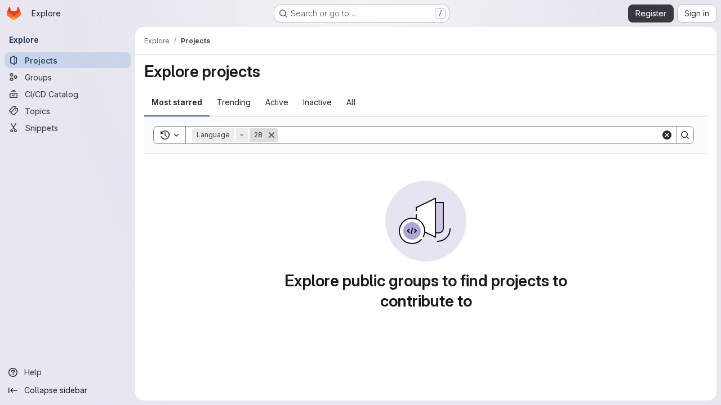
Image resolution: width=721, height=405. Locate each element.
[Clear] (667, 135)
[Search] (685, 135)
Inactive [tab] (317, 102)
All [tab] (351, 102)
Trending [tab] (234, 102)
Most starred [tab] (177, 102)
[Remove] (271, 135)
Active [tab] (276, 102)
